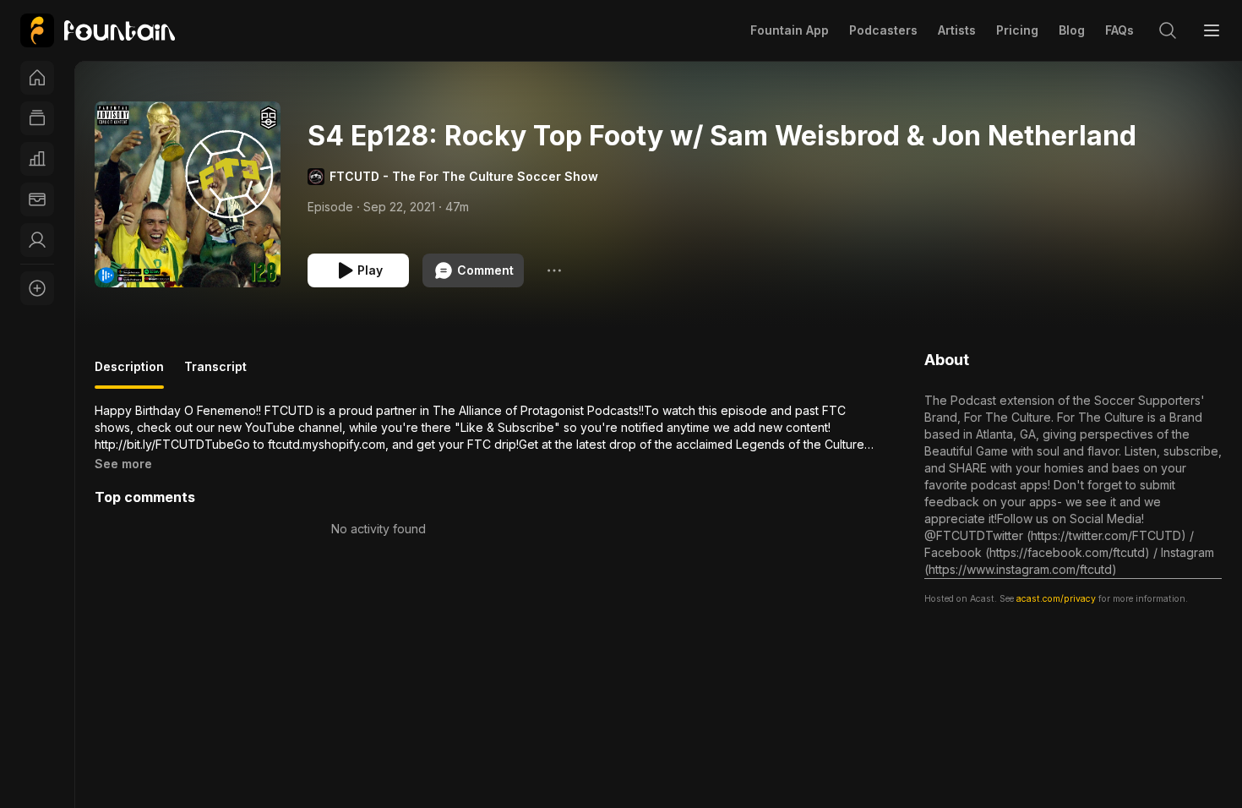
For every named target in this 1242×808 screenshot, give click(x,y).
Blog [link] (1072, 30)
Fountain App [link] (789, 30)
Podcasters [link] (883, 30)
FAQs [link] (1119, 30)
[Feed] (37, 118)
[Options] (554, 270)
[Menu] (1211, 30)
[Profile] (37, 240)
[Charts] (37, 159)
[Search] (1167, 30)
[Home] (37, 78)
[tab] (129, 373)
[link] (97, 30)
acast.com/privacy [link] (1056, 598)
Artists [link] (957, 30)
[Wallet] (37, 199)
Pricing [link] (1017, 30)
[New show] (37, 288)
